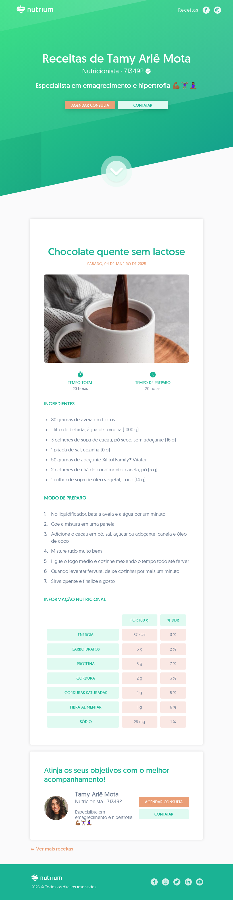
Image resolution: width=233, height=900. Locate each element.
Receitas (188, 10)
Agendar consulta (90, 105)
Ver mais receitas (54, 849)
